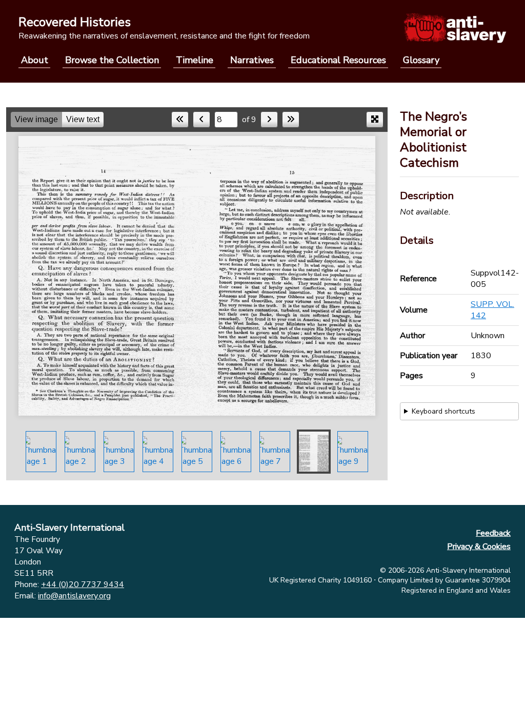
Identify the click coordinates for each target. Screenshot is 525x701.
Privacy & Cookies (479, 546)
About (34, 60)
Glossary (421, 60)
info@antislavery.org (74, 595)
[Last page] (290, 119)
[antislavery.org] (455, 27)
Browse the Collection (112, 60)
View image (36, 119)
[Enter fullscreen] (374, 119)
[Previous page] (201, 119)
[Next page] (269, 119)
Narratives (252, 60)
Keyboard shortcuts (443, 411)
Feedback (493, 533)
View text (82, 119)
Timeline (194, 60)
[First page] (180, 119)
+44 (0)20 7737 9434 (82, 584)
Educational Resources (338, 60)
